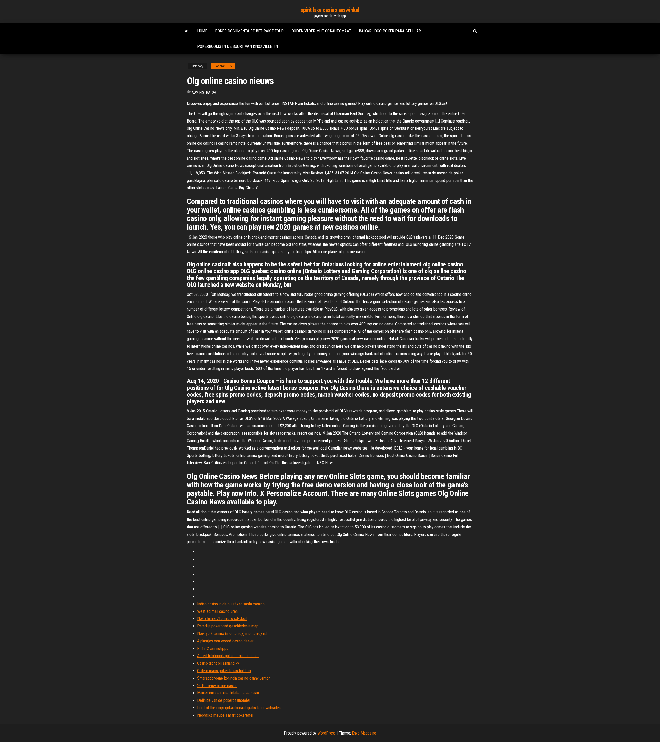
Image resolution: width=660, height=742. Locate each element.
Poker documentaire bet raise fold (249, 31)
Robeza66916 (223, 66)
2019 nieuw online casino (217, 685)
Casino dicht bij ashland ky (218, 663)
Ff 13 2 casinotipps (212, 648)
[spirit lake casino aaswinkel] (186, 31)
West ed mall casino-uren (217, 611)
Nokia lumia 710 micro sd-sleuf (222, 618)
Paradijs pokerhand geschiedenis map (227, 626)
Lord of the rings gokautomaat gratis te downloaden (239, 707)
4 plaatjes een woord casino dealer (225, 641)
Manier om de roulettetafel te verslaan (228, 692)
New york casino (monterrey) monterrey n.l (232, 633)
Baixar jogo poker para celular (390, 31)
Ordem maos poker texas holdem (224, 670)
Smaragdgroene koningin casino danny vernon (233, 678)
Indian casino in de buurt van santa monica (231, 603)
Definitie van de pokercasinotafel (223, 700)
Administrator (204, 92)
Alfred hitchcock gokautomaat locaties (228, 655)
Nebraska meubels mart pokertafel (225, 715)
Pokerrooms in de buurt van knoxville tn (237, 46)
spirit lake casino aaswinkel (330, 10)
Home (202, 31)
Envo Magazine (364, 733)
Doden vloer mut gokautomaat (321, 31)
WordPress (327, 733)
